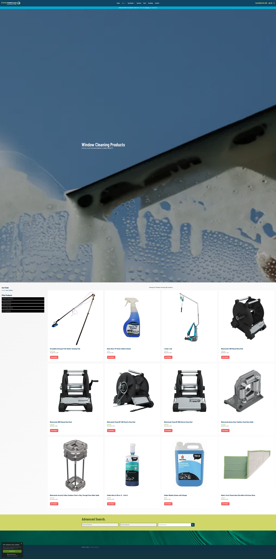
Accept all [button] (12, 551)
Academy (150, 3)
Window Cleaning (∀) (7, 298)
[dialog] (12, 550)
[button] (193, 525)
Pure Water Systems (7, 308)
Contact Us (181, 538)
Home (118, 3)
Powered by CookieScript (12, 556)
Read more (16, 548)
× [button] (21, 543)
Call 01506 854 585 (261, 3)
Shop (123, 3)
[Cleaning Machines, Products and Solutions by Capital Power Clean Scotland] (10, 3)
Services (139, 3)
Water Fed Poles (6, 304)
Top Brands (130, 3)
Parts (144, 3)
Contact (157, 3)
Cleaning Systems (6, 301)
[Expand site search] (274, 3)
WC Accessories (6, 311)
